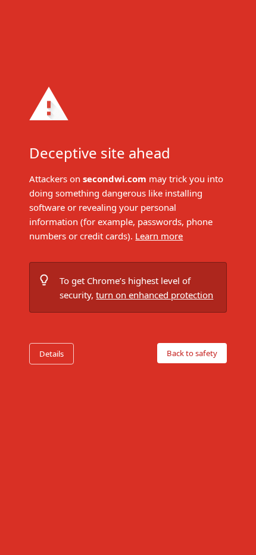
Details (51, 353)
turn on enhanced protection (154, 295)
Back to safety (192, 353)
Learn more (159, 236)
